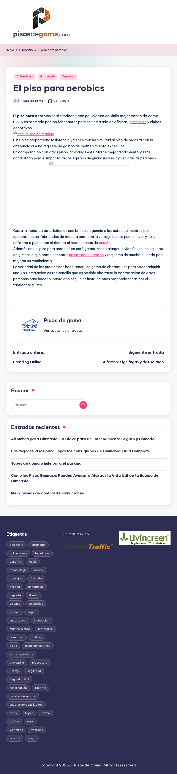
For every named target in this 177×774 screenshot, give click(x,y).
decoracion (36, 586)
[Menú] (168, 22)
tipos (13, 713)
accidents (16, 544)
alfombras (38, 544)
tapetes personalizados (26, 704)
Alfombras (25, 76)
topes (29, 713)
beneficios (42, 553)
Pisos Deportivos (21, 654)
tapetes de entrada (23, 696)
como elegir (18, 570)
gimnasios (137, 122)
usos (30, 721)
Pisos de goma (62, 320)
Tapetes (68, 76)
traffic (45, 713)
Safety (14, 671)
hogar (32, 612)
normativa (17, 637)
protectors (39, 662)
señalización (18, 687)
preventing (17, 662)
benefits (15, 561)
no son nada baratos (86, 255)
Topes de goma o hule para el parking (46, 463)
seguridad (34, 671)
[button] (63, 330)
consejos (16, 578)
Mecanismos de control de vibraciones (48, 493)
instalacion (41, 620)
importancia (18, 620)
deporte (15, 595)
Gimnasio (47, 76)
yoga (31, 738)
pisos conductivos (37, 645)
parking (37, 637)
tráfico (14, 721)
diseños (15, 603)
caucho (105, 243)
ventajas (37, 730)
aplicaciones (18, 553)
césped (15, 586)
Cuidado (36, 578)
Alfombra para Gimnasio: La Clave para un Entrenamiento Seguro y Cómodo (83, 439)
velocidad (16, 730)
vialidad (15, 738)
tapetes (40, 687)
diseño (33, 595)
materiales (45, 629)
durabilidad (35, 603)
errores (14, 612)
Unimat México (76, 534)
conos (38, 570)
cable (33, 561)
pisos (13, 645)
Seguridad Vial (19, 679)
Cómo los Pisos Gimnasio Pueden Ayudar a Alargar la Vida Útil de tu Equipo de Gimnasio (84, 478)
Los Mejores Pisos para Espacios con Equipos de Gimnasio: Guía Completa (80, 451)
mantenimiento (20, 629)
